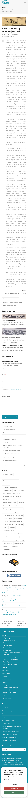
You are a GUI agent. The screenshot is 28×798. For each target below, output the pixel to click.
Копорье (19, 493)
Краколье (18, 496)
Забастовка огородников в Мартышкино (19, 623)
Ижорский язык (7, 490)
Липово (5, 506)
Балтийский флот (7, 474)
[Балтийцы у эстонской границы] (14, 331)
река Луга (5, 546)
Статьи (4, 635)
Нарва (20, 509)
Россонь (5, 527)
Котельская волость (8, 496)
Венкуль (18, 477)
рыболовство (14, 546)
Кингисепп (21, 490)
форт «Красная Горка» (16, 302)
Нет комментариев (9, 36)
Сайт (3, 381)
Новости (4, 676)
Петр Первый (19, 524)
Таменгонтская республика (10, 433)
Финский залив (14, 537)
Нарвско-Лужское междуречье (11, 450)
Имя (3, 368)
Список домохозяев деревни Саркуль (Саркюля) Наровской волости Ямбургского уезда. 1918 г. (12, 612)
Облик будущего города (9, 320)
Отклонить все (14, 788)
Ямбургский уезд (7, 543)
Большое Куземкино (8, 477)
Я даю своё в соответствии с (13, 391)
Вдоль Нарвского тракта (10, 457)
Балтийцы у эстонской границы (11, 337)
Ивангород (6, 484)
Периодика (15, 34)
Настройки (14, 784)
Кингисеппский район (9, 493)
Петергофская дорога (9, 429)
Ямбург (22, 540)
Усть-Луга (5, 537)
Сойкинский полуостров (9, 439)
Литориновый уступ (14, 506)
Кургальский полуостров (10, 502)
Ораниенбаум (18, 518)
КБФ (15, 490)
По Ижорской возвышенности (11, 453)
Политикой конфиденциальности (11, 393)
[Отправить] (24, 466)
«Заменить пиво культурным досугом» (7, 623)
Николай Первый (7, 518)
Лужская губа (6, 442)
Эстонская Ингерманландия (10, 540)
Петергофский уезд (8, 524)
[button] (25, 2)
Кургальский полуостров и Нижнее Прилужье (12, 446)
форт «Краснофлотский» (9, 305)
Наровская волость (8, 515)
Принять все (14, 792)
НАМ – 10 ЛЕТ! (17, 596)
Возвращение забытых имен (10, 481)
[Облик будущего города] (14, 316)
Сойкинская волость (8, 530)
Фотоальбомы (6, 670)
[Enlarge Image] (14, 21)
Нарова (16, 512)
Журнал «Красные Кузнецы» (10, 299)
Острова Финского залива (10, 460)
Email (4, 375)
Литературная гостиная (9, 692)
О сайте (4, 695)
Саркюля (12, 527)
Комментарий (6, 396)
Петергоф (5, 521)
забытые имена (18, 543)
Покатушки (5, 667)
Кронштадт (6, 499)
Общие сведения (7, 426)
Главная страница (6, 9)
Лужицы (5, 509)
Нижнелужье (19, 515)
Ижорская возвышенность (10, 487)
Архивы (5, 682)
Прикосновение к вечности (10, 687)
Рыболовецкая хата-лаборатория (12, 345)
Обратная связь (6, 698)
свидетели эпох (7, 549)
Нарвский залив (7, 512)
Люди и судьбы (6, 673)
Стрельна (20, 533)
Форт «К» (5, 302)
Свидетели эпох (6, 679)
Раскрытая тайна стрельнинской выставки (13, 606)
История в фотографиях (9, 690)
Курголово (21, 502)
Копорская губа (7, 436)
